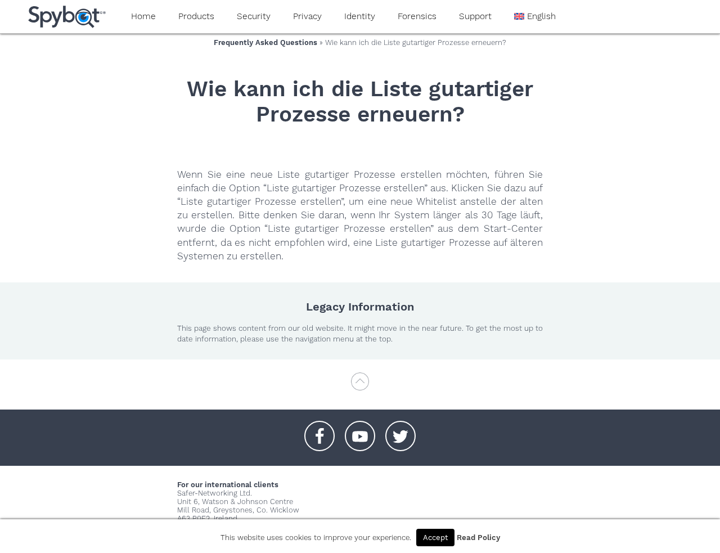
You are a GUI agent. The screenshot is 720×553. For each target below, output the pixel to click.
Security (254, 16)
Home (143, 16)
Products (196, 16)
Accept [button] (435, 537)
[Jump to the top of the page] (360, 386)
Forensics (417, 16)
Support (475, 16)
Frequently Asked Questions (265, 42)
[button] (319, 430)
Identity (359, 16)
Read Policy (478, 537)
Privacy (307, 16)
